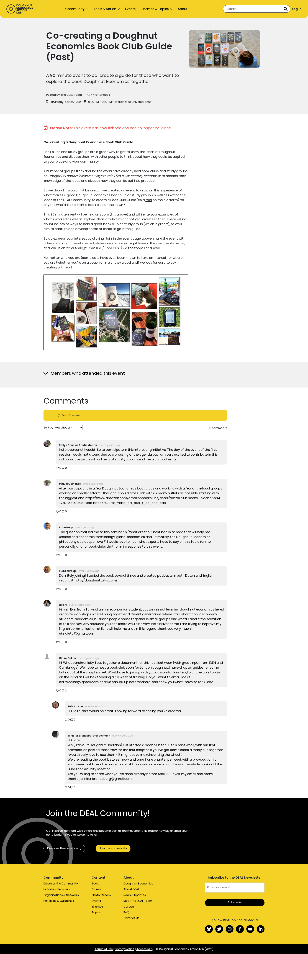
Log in (297, 9)
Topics (96, 912)
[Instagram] (229, 929)
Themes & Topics (155, 9)
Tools (95, 883)
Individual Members (56, 889)
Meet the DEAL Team (138, 901)
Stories (96, 889)
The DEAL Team (71, 95)
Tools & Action (104, 9)
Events (130, 9)
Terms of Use (104, 949)
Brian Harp (66, 527)
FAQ (126, 912)
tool (148, 200)
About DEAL (131, 889)
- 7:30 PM (105, 102)
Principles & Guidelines (58, 901)
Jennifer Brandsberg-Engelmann (89, 735)
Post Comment (72, 415)
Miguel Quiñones (70, 484)
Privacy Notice (124, 949)
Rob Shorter (75, 706)
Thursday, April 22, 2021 (65, 102)
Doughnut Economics (138, 883)
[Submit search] (286, 9)
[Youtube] (250, 929)
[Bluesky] (209, 929)
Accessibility (144, 949)
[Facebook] (240, 929)
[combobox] (256, 9)
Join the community (113, 848)
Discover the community (64, 848)
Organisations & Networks (61, 895)
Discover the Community (60, 883)
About (183, 9)
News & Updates (135, 895)
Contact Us (131, 918)
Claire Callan (67, 658)
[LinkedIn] (261, 929)
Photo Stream (101, 895)
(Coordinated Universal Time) (132, 102)
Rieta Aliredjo (68, 571)
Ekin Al (63, 605)
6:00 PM (93, 102)
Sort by (48, 428)
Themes (97, 907)
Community (74, 9)
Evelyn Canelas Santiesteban (78, 445)
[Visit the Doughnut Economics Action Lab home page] (19, 9)
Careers (129, 907)
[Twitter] (219, 929)
